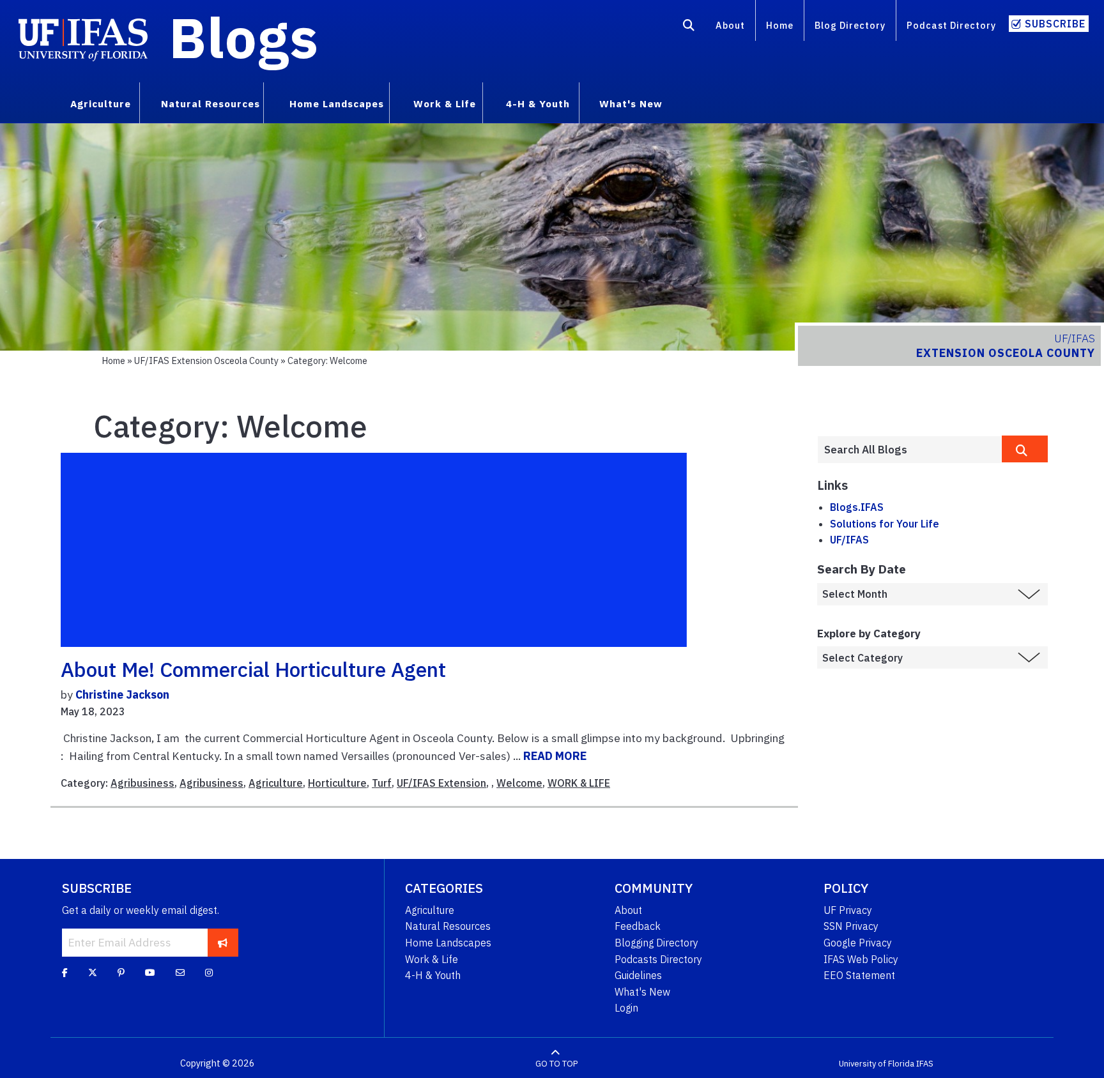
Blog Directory (850, 25)
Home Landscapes (448, 942)
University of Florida (876, 1063)
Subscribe (1055, 23)
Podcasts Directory (658, 959)
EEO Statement (859, 975)
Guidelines (638, 975)
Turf (382, 783)
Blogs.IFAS (857, 507)
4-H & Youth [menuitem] (538, 103)
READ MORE (554, 755)
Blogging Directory (656, 942)
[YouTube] (150, 972)
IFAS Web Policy (861, 959)
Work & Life (431, 959)
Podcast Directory (951, 25)
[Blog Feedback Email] (180, 972)
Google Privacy (858, 942)
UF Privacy (848, 910)
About (730, 25)
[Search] (689, 27)
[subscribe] (222, 943)
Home (779, 25)
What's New (642, 991)
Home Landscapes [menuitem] (336, 103)
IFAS (924, 1063)
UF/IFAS (849, 539)
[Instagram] (209, 972)
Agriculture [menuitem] (100, 103)
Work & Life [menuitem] (444, 103)
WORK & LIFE (579, 783)
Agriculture (276, 783)
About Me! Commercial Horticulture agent (253, 669)
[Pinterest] (121, 972)
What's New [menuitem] (631, 103)
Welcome (519, 783)
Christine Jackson (122, 694)
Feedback (638, 926)
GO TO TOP (556, 1063)
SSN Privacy (851, 926)
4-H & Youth (433, 975)
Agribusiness (142, 783)
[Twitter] (92, 972)
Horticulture (337, 783)
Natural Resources (448, 926)
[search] (1025, 449)
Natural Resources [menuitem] (210, 103)
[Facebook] (65, 972)
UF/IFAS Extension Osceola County (206, 360)
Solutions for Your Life (884, 523)
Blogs (244, 37)
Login (626, 1007)
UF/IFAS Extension (441, 783)
